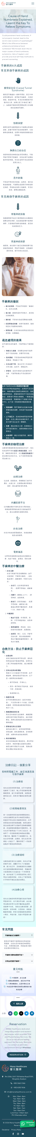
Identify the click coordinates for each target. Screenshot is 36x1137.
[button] (10, 1013)
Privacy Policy (16, 1130)
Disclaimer (5, 1130)
